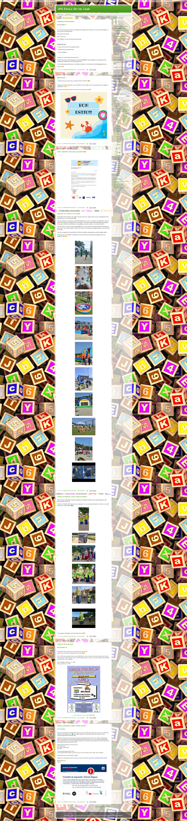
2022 (116, 158)
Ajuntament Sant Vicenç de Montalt (126, 105)
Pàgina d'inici (60, 14)
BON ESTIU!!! (61, 78)
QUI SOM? (68, 14)
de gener (117, 155)
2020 (116, 161)
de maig (118, 148)
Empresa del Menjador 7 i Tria (120, 187)
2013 (116, 175)
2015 (116, 171)
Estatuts (115, 61)
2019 (116, 163)
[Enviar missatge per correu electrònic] (87, 69)
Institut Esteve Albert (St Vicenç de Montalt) (126, 110)
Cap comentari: (81, 69)
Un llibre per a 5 (120, 89)
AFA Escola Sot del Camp (121, 26)
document (126, 51)
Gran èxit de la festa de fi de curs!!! (68, 214)
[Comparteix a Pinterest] (95, 69)
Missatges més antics (103, 806)
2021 (116, 159)
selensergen (104, 815)
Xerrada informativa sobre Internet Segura (71, 726)
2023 (116, 104)
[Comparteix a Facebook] (94, 69)
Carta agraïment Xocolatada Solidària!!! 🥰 (71, 152)
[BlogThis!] (91, 69)
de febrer (117, 152)
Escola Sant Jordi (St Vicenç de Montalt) (126, 115)
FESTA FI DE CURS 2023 (65, 644)
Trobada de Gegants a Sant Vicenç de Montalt (72, 497)
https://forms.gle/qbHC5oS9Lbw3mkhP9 (98, 758)
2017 (116, 167)
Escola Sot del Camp (118, 184)
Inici (76, 806)
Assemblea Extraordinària (65, 21)
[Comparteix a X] (92, 69)
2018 (116, 165)
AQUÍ (126, 83)
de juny (118, 105)
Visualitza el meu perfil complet (121, 30)
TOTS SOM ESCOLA (119, 36)
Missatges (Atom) (69, 809)
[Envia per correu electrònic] (90, 69)
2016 (116, 169)
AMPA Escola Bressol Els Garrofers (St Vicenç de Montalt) (126, 121)
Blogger (120, 815)
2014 (116, 173)
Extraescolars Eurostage (119, 186)
